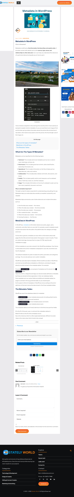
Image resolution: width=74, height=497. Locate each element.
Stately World (35, 491)
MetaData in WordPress (23, 145)
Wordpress (26, 38)
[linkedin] (68, 115)
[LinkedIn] (37, 355)
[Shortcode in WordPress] (37, 365)
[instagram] (70, 112)
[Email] (43, 355)
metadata (26, 225)
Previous (20, 325)
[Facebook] (30, 355)
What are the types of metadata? (26, 143)
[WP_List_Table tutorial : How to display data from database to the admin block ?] (21, 365)
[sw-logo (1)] (19, 449)
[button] (16, 370)
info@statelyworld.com (47, 473)
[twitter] (66, 112)
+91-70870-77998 (47, 476)
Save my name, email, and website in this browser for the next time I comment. (36, 426)
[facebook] (63, 112)
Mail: (39, 473)
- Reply (38, 383)
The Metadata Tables (22, 147)
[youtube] (50, 479)
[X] (34, 355)
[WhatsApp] (40, 355)
